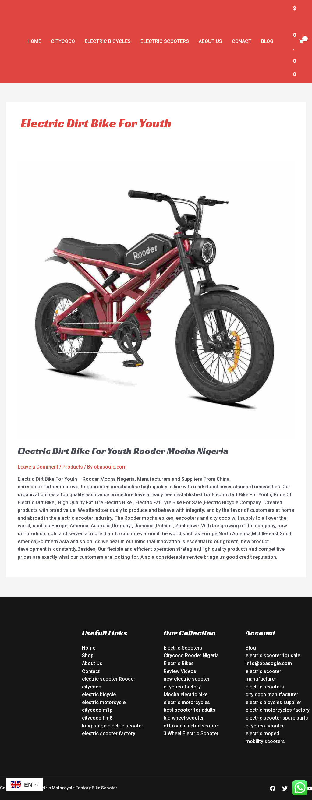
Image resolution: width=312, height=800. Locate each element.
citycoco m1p (97, 710)
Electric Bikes (179, 663)
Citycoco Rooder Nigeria (191, 655)
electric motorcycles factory (278, 710)
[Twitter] (285, 788)
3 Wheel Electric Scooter (191, 733)
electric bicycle (99, 694)
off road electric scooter (191, 726)
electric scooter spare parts (277, 718)
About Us (210, 41)
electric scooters (265, 687)
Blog (267, 41)
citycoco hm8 (97, 718)
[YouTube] (309, 788)
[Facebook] (272, 788)
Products (72, 467)
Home (34, 41)
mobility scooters (265, 741)
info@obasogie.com (269, 663)
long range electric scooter (112, 726)
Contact (91, 671)
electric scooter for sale (273, 655)
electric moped (262, 733)
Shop (88, 655)
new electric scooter (187, 679)
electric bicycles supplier (273, 702)
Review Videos (180, 671)
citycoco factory (182, 687)
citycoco (91, 687)
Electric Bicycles (108, 41)
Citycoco (63, 41)
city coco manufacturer (272, 694)
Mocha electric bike (185, 694)
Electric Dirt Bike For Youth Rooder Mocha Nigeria (123, 451)
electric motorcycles (187, 702)
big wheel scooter (184, 718)
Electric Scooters (164, 41)
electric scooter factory (108, 733)
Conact (241, 41)
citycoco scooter (265, 726)
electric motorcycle (104, 702)
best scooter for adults (189, 710)
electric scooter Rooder (108, 679)
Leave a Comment (38, 467)
